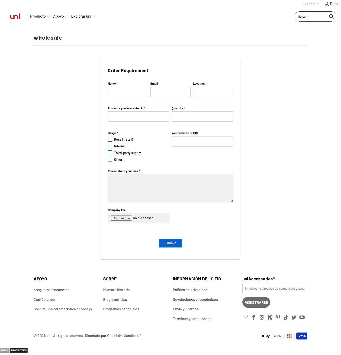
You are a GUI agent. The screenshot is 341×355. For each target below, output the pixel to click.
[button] (311, 4)
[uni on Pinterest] (278, 317)
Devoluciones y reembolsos (195, 299)
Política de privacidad (190, 289)
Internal (119, 146)
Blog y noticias (115, 299)
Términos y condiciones (192, 318)
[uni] (15, 16)
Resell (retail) (123, 139)
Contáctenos (44, 299)
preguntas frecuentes (52, 289)
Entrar (334, 4)
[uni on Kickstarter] (270, 317)
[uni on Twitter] (294, 317)
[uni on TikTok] (286, 317)
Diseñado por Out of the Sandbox (111, 335)
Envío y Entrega (186, 309)
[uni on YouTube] (302, 317)
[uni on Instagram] (261, 317)
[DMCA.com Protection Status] (14, 351)
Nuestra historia (116, 289)
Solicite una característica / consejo (63, 309)
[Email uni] (245, 317)
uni (48, 335)
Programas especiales (121, 309)
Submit (170, 243)
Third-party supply (127, 153)
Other (118, 160)
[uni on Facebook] (254, 317)
